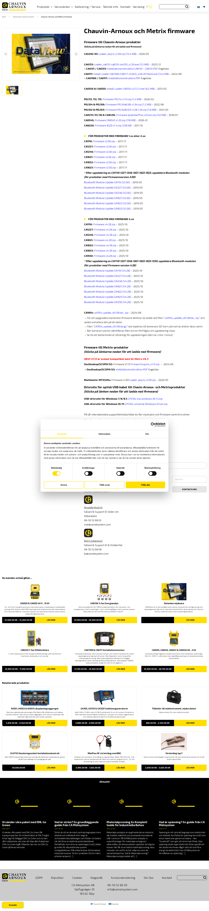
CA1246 (118, 281)
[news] (26, 817)
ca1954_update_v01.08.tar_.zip (111, 312)
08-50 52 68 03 (92, 520)
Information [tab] (104, 434)
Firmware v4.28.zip (104, 224)
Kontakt (125, 6)
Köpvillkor (57, 877)
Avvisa (63, 485)
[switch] (88, 473)
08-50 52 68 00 (117, 885)
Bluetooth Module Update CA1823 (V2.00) (107, 208)
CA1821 (118, 286)
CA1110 (117, 270)
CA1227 (118, 275)
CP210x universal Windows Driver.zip (146, 403)
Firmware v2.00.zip (104, 141)
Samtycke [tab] (62, 434)
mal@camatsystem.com (97, 524)
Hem (4, 17)
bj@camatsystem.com (96, 553)
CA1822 (118, 291)
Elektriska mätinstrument (23, 17)
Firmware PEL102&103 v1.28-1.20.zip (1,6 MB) (130, 109)
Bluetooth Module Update (99, 270)
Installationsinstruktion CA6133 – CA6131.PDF (132, 68)
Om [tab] (147, 434)
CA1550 (118, 302)
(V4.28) (126, 275)
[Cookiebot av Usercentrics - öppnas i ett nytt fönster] (152, 424)
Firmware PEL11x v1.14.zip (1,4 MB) (122, 99)
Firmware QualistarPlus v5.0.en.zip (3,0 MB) (141, 114)
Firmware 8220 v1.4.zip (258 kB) (113, 125)
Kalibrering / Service (88, 6)
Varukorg (140, 6)
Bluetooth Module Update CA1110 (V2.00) (107, 182)
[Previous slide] (5, 54)
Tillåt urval (104, 485)
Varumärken (62, 6)
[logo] (14, 6)
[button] (12, 90)
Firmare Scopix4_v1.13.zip (145, 364)
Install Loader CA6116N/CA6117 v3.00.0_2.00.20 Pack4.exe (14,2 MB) (131, 73)
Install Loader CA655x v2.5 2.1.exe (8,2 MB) (131, 88)
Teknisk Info (110, 6)
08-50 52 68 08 (93, 549)
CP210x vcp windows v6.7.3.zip (145, 398)
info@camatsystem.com (122, 889)
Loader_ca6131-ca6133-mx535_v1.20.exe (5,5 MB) (121, 64)
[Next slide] (76, 54)
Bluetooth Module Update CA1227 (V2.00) (107, 187)
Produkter (43, 6)
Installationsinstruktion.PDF (124, 78)
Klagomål (97, 877)
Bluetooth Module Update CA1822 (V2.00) (107, 203)
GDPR (39, 877)
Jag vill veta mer (143, 459)
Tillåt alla (145, 485)
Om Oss (148, 877)
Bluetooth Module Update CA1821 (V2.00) (107, 198)
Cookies (77, 877)
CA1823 (118, 296)
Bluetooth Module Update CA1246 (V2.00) (107, 192)
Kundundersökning (123, 877)
